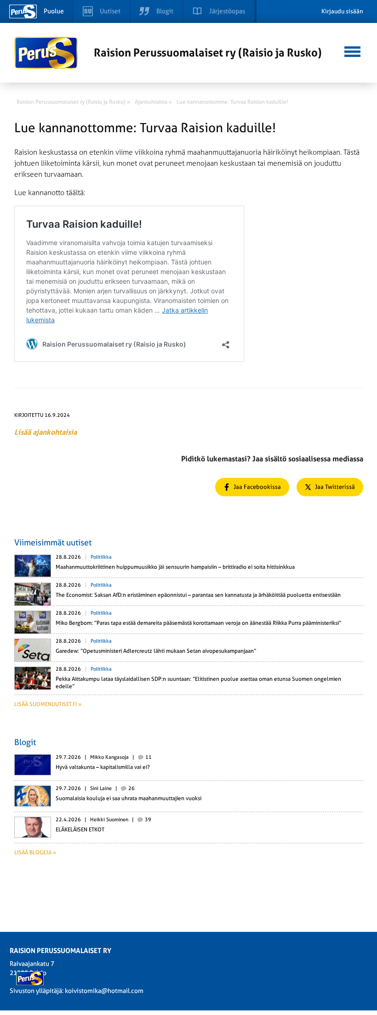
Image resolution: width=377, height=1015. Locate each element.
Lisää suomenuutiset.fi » (47, 704)
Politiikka (101, 557)
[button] (352, 50)
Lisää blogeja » (35, 852)
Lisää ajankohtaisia (45, 432)
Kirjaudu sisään (342, 11)
